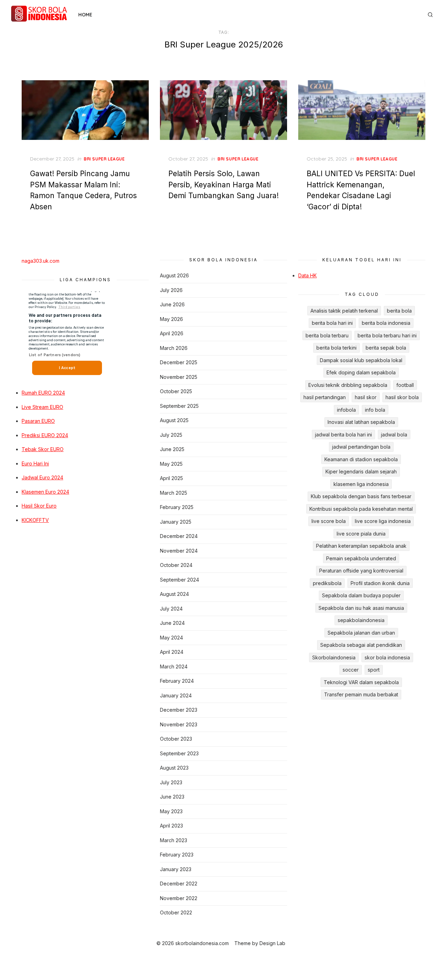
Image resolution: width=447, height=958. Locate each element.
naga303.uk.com (40, 261)
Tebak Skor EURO (43, 449)
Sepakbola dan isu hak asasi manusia (361, 608)
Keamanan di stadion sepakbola (361, 459)
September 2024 (179, 580)
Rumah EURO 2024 (43, 393)
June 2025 (172, 449)
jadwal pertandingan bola (361, 447)
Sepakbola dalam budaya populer (361, 595)
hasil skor (365, 397)
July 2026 (171, 290)
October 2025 (176, 391)
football (405, 385)
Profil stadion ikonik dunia (380, 583)
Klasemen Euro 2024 (45, 492)
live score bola (329, 521)
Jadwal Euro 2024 (42, 477)
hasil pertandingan (324, 397)
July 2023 (171, 782)
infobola (346, 410)
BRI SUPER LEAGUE (104, 159)
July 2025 (171, 435)
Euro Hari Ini (35, 463)
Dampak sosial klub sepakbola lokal (361, 360)
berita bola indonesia (386, 323)
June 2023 (172, 797)
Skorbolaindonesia (334, 657)
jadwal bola (394, 434)
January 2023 (175, 869)
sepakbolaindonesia (361, 620)
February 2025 (176, 507)
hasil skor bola (402, 397)
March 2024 (174, 666)
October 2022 (176, 912)
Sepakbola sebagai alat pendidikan (361, 645)
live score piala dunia (361, 534)
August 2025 (174, 420)
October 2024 (176, 565)
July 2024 (171, 609)
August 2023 (174, 768)
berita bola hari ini (332, 323)
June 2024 (172, 623)
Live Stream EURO (42, 407)
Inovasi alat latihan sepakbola (361, 422)
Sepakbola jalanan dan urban (361, 633)
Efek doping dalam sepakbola (361, 372)
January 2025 (175, 522)
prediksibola (327, 583)
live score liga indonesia (383, 521)
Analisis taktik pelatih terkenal (344, 311)
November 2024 (179, 551)
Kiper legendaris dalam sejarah (361, 471)
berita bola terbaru (327, 335)
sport (374, 670)
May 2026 (171, 319)
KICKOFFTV (35, 520)
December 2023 (178, 710)
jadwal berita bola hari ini (343, 434)
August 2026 (174, 275)
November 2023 (178, 724)
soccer (351, 670)
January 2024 (176, 695)
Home (85, 15)
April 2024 (171, 652)
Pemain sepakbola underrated (361, 558)
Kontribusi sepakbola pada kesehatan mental (361, 509)
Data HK (307, 275)
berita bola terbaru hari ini (387, 335)
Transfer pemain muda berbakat (361, 694)
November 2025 (178, 377)
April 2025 (171, 478)
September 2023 (179, 753)
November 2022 (178, 898)
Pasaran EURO (38, 421)
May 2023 (171, 811)
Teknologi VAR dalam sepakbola (361, 682)
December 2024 (179, 536)
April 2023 (171, 826)
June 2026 (172, 304)
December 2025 (178, 362)
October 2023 (176, 739)
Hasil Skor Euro (39, 506)
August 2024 (174, 594)
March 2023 (173, 840)
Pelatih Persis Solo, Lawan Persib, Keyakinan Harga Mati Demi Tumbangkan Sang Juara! (223, 184)
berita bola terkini (336, 348)
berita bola (399, 311)
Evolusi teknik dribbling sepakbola (347, 385)
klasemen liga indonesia (361, 484)
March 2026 (174, 348)
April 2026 (171, 333)
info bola (375, 410)
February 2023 (176, 855)
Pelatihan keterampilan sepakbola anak (361, 546)
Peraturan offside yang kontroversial (361, 571)
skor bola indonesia (387, 657)
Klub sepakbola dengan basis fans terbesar (361, 496)
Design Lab (272, 943)
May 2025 (171, 464)
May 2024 (171, 638)
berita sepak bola (386, 348)
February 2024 (177, 681)
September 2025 (179, 406)
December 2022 (178, 883)
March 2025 (173, 493)
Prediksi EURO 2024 (45, 435)
